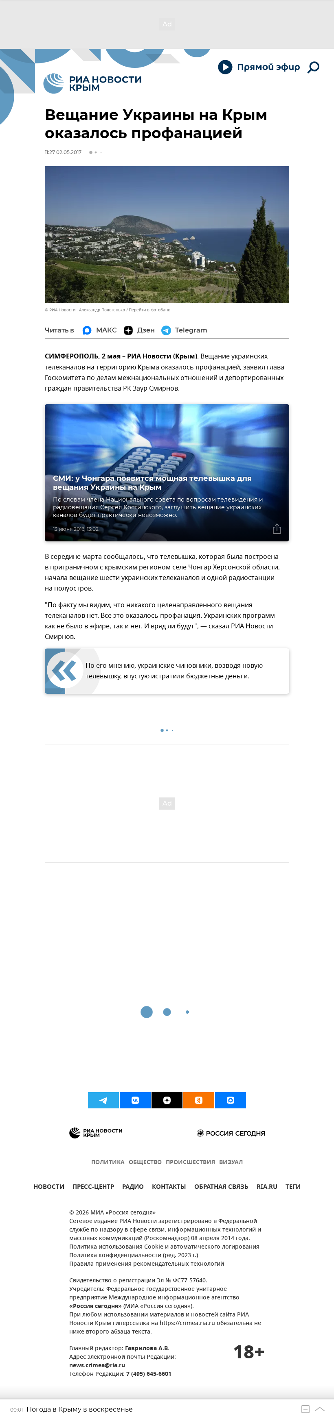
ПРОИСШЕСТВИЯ (190, 1162)
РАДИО (133, 1188)
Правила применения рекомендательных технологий (146, 1264)
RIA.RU (267, 1188)
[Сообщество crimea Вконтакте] (135, 1100)
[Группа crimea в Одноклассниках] (198, 1100)
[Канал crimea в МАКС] (230, 1100)
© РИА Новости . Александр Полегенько (85, 310)
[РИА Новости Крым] (92, 83)
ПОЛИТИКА (108, 1162)
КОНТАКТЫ (169, 1188)
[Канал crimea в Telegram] (103, 1100)
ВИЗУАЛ (231, 1162)
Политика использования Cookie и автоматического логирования (164, 1247)
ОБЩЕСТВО (145, 1162)
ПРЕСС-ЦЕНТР (93, 1188)
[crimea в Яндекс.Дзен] (167, 1100)
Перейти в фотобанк (149, 310)
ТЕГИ (293, 1188)
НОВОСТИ (48, 1188)
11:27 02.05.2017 (63, 152)
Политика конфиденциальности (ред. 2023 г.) (133, 1255)
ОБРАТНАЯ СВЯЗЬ (221, 1188)
